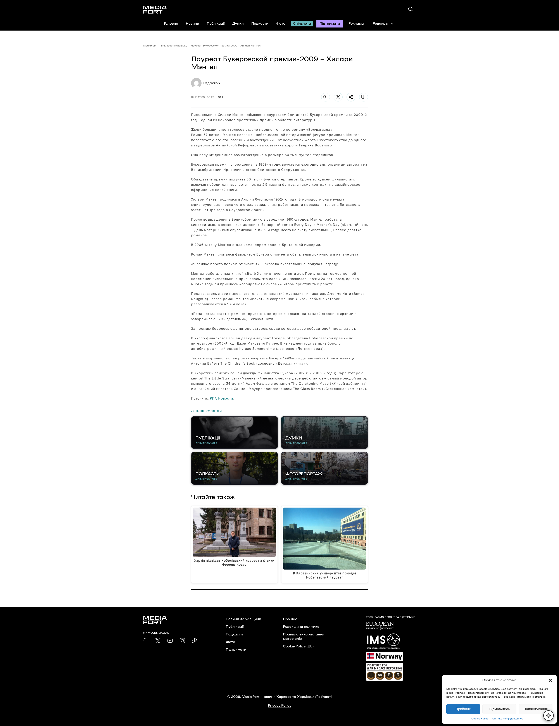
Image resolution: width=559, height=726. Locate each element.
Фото (280, 23)
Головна (171, 23)
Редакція (380, 23)
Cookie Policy (479, 718)
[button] (550, 680)
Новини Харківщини (243, 619)
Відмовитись (499, 709)
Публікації (216, 23)
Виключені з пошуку (174, 45)
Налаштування (535, 709)
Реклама (356, 23)
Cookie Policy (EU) (298, 646)
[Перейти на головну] (155, 9)
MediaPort (149, 45)
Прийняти (463, 709)
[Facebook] (325, 97)
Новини (192, 23)
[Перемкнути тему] (548, 715)
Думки (238, 23)
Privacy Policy (279, 705)
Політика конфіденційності (508, 718)
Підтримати (329, 23)
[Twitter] (338, 97)
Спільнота (302, 23)
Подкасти (259, 23)
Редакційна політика (301, 626)
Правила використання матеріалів (303, 636)
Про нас (290, 619)
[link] (145, 640)
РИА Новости (221, 398)
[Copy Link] (363, 97)
